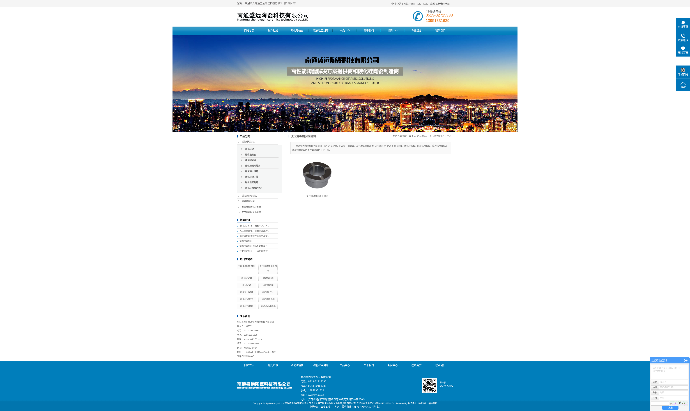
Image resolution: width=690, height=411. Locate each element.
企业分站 (396, 3)
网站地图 (409, 3)
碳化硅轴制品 (248, 142)
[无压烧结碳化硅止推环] (317, 175)
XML (425, 3)
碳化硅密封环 (320, 30)
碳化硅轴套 (297, 30)
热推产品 (314, 406)
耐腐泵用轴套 (248, 201)
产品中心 (345, 30)
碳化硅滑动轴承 (252, 166)
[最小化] (685, 360)
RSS (418, 3)
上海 (373, 406)
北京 (378, 406)
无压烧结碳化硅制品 (251, 212)
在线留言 (416, 30)
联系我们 (440, 30)
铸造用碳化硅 (246, 241)
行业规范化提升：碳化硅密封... (254, 251)
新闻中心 (393, 30)
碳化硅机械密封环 (254, 188)
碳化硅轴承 (250, 160)
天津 (364, 406)
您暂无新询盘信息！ (441, 3)
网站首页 (249, 30)
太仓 (354, 406)
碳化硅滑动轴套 (268, 306)
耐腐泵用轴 (268, 278)
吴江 (339, 406)
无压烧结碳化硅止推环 (440, 136)
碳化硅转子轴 (251, 177)
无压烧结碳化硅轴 (246, 266)
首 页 (411, 136)
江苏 (334, 406)
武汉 (368, 406)
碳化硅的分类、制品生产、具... (254, 226)
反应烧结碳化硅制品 (251, 207)
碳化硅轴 (273, 30)
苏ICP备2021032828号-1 (382, 403)
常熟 (349, 406)
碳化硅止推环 (251, 171)
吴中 (359, 406)
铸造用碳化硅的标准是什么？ (254, 246)
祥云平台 (412, 403)
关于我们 (369, 30)
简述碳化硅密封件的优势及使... (254, 236)
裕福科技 (433, 403)
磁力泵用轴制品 (249, 196)
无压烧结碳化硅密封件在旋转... (254, 231)
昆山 (344, 406)
